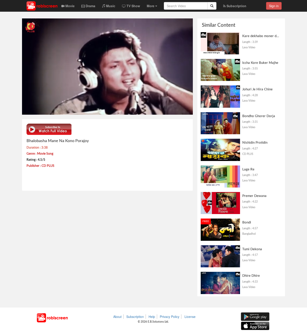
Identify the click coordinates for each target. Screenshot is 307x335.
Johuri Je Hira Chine (257, 89)
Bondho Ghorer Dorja (258, 116)
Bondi (246, 222)
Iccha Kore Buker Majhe (260, 63)
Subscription (135, 316)
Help (152, 316)
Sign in (274, 6)
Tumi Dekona (252, 249)
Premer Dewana (254, 196)
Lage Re (248, 169)
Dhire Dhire (251, 275)
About (117, 316)
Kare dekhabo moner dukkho (264, 36)
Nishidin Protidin (254, 142)
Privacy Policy (169, 316)
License (190, 316)
